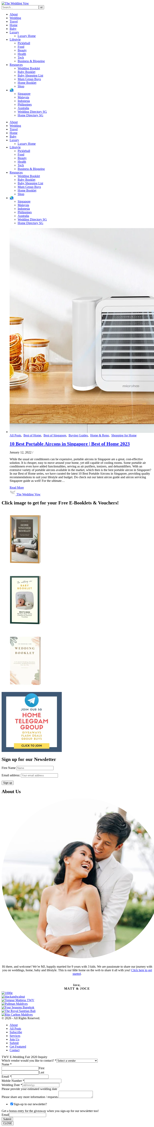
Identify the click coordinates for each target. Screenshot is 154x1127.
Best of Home (32, 435)
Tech (21, 57)
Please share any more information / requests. (30, 1097)
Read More (17, 487)
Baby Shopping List (30, 75)
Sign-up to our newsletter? (30, 1104)
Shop (21, 86)
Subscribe (16, 1032)
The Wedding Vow (28, 494)
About (14, 14)
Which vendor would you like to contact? (29, 1060)
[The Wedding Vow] (15, 3)
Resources (16, 64)
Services (15, 1035)
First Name (9, 768)
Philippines (25, 104)
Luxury (14, 32)
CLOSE (7, 1123)
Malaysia (23, 97)
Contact (14, 1050)
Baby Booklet (26, 72)
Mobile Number (13, 1080)
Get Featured (18, 1046)
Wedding (15, 18)
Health (22, 54)
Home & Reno (99, 435)
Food (21, 46)
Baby (13, 28)
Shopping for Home (124, 435)
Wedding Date (12, 1085)
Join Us (14, 1039)
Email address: (11, 775)
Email (6, 1076)
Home (13, 25)
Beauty (22, 50)
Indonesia (24, 101)
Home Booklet (27, 82)
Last (41, 1072)
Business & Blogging (31, 61)
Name (7, 1064)
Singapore (24, 93)
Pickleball (24, 43)
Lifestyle (15, 39)
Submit (14, 1043)
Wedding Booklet (29, 68)
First (41, 1068)
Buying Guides (78, 435)
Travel (14, 21)
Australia (23, 108)
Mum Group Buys (29, 79)
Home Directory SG (30, 115)
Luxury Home (27, 36)
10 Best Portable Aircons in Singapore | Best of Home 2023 (70, 443)
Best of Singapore (55, 435)
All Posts (15, 435)
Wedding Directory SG (32, 111)
